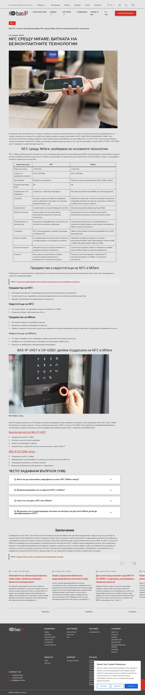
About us (114, 632)
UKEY (68, 637)
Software (66, 12)
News (46, 661)
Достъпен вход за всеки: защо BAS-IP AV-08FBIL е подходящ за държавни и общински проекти (115, 578)
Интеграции (55, 5)
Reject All (117, 686)
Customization (94, 632)
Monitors (47, 635)
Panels (46, 632)
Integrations (116, 642)
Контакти (97, 5)
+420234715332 (17, 678)
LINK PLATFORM (71, 632)
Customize (103, 686)
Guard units (48, 640)
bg (111, 5)
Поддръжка (82, 12)
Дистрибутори (116, 640)
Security (114, 652)
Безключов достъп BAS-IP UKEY (27, 432)
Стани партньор (126, 13)
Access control (50, 645)
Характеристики (39, 12)
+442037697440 (17, 675)
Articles (47, 663)
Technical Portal (73, 661)
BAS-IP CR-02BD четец (22, 451)
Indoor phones (49, 637)
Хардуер (53, 12)
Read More (45, 611)
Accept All (131, 686)
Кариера (114, 637)
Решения (40, 5)
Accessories (48, 642)
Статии (87, 5)
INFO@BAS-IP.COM (18, 680)
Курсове (77, 5)
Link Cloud (70, 635)
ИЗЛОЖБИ (114, 649)
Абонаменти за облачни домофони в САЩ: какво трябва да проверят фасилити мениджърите (28, 578)
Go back (12, 23)
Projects (67, 5)
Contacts (114, 635)
